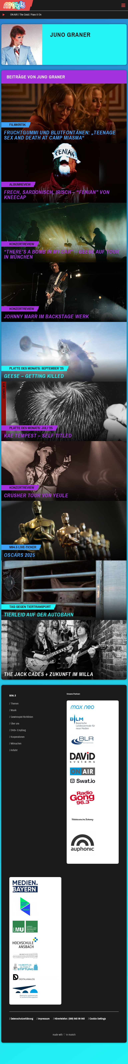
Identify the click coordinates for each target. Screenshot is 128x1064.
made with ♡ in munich (64, 1034)
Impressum (44, 1018)
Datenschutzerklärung (22, 1018)
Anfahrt (14, 750)
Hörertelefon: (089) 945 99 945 (69, 1018)
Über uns (15, 723)
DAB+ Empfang (18, 730)
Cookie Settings (98, 1018)
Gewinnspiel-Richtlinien (22, 716)
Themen (14, 703)
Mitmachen (16, 743)
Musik (13, 710)
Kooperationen (17, 736)
